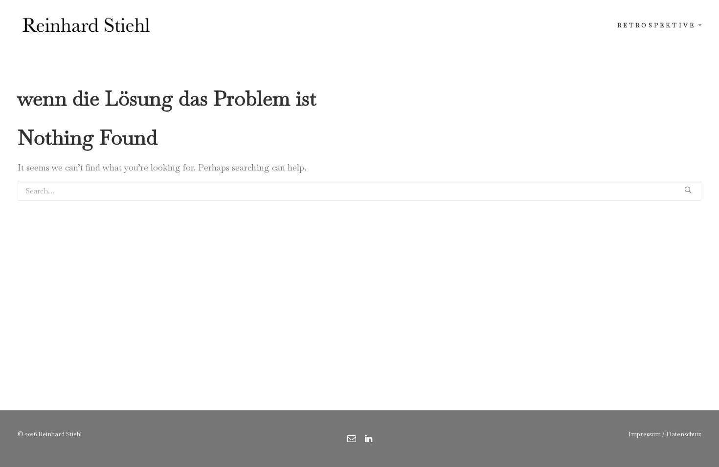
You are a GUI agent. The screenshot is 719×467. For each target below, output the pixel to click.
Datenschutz (683, 434)
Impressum (645, 434)
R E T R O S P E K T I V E (655, 25)
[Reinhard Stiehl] (86, 25)
